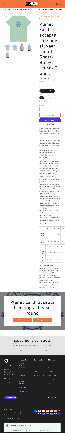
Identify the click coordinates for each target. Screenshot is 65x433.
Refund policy (52, 375)
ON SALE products (24, 391)
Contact (7, 382)
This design (22, 320)
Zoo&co (10, 418)
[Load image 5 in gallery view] (7, 55)
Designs (36, 364)
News (35, 368)
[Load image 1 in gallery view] (7, 47)
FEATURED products (22, 376)
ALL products (23, 372)
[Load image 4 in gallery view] (29, 47)
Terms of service (53, 368)
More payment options (50, 124)
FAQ (49, 383)
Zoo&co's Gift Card (39, 375)
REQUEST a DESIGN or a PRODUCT (22, 366)
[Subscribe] (46, 350)
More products (42, 320)
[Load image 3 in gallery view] (22, 47)
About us (7, 378)
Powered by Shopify (17, 418)
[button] (4, 4)
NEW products (23, 387)
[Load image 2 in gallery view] (15, 47)
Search (36, 371)
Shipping (41, 81)
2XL (48, 101)
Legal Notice (52, 379)
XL (42, 101)
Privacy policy (52, 364)
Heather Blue (46, 87)
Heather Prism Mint (47, 91)
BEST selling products (22, 382)
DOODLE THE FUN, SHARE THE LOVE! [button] (50, 18)
